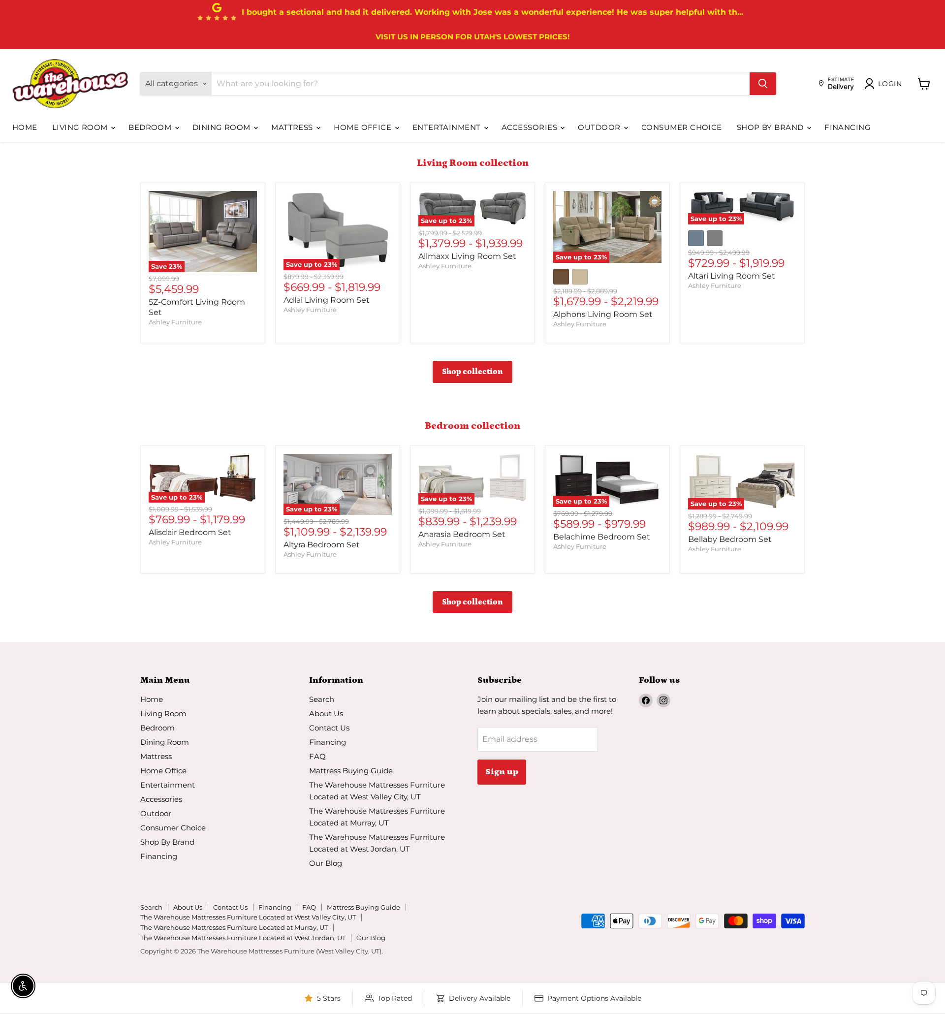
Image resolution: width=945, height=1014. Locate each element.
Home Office (363, 127)
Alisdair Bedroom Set (190, 532)
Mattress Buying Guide (351, 770)
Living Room (81, 127)
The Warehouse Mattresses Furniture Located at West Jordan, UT (243, 938)
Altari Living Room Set (731, 276)
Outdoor (600, 127)
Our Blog (325, 863)
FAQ (317, 756)
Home (24, 127)
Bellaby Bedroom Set (730, 539)
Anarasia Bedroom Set (461, 534)
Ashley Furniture (175, 322)
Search (321, 699)
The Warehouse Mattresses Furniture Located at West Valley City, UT (248, 917)
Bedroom (151, 127)
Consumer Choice (681, 127)
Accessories (530, 127)
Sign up (501, 772)
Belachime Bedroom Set (601, 536)
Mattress (293, 127)
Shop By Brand (771, 127)
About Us (326, 713)
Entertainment (447, 127)
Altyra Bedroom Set (322, 544)
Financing (847, 127)
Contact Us (329, 727)
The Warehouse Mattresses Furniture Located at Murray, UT (234, 927)
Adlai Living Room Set (327, 300)
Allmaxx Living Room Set (467, 256)
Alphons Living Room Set (603, 314)
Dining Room (222, 127)
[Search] (763, 83)
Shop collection (472, 371)
